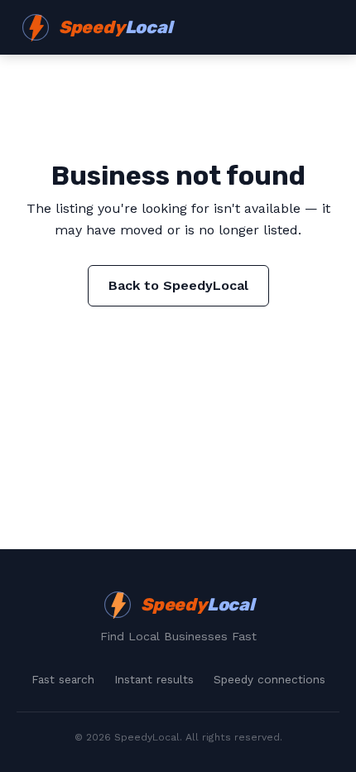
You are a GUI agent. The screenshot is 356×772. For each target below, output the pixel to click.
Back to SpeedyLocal (178, 285)
